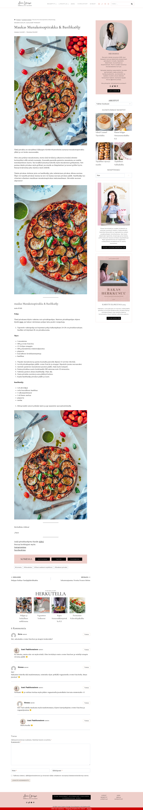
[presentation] (24, 605)
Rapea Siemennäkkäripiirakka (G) (59, 618)
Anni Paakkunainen (29, 649)
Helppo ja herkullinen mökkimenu (23, 618)
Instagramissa (20, 547)
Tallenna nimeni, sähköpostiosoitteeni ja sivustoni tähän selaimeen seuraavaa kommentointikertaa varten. (51, 775)
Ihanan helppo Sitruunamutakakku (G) (121, 135)
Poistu (89, 809)
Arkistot (114, 100)
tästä (21, 322)
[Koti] (14, 19)
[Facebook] (105, 3)
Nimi (14, 771)
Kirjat (93, 4)
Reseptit (104, 797)
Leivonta (18, 567)
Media (118, 797)
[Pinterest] (108, 3)
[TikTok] (102, 3)
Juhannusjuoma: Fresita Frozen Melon (75, 578)
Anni (73, 4)
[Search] (128, 175)
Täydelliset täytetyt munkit (103, 163)
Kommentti (16, 742)
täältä (41, 542)
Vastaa (86, 634)
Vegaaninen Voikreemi (41, 617)
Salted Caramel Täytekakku (101, 134)
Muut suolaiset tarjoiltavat (43, 567)
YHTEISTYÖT (118, 799)
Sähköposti (58, 771)
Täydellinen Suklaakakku (119, 163)
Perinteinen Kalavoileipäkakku (77, 617)
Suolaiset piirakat (33, 22)
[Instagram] (99, 3)
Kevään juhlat (19, 22)
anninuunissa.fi (121, 83)
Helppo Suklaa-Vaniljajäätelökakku (24, 578)
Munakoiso (28, 567)
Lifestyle (104, 799)
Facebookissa (20, 550)
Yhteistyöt (83, 4)
